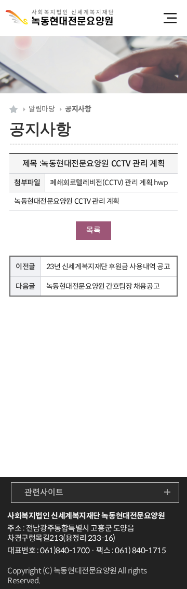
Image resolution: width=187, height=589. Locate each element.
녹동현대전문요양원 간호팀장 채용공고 (102, 286)
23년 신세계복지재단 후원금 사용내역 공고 (108, 266)
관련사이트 (43, 492)
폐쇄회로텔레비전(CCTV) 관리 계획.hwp (109, 182)
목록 (93, 230)
